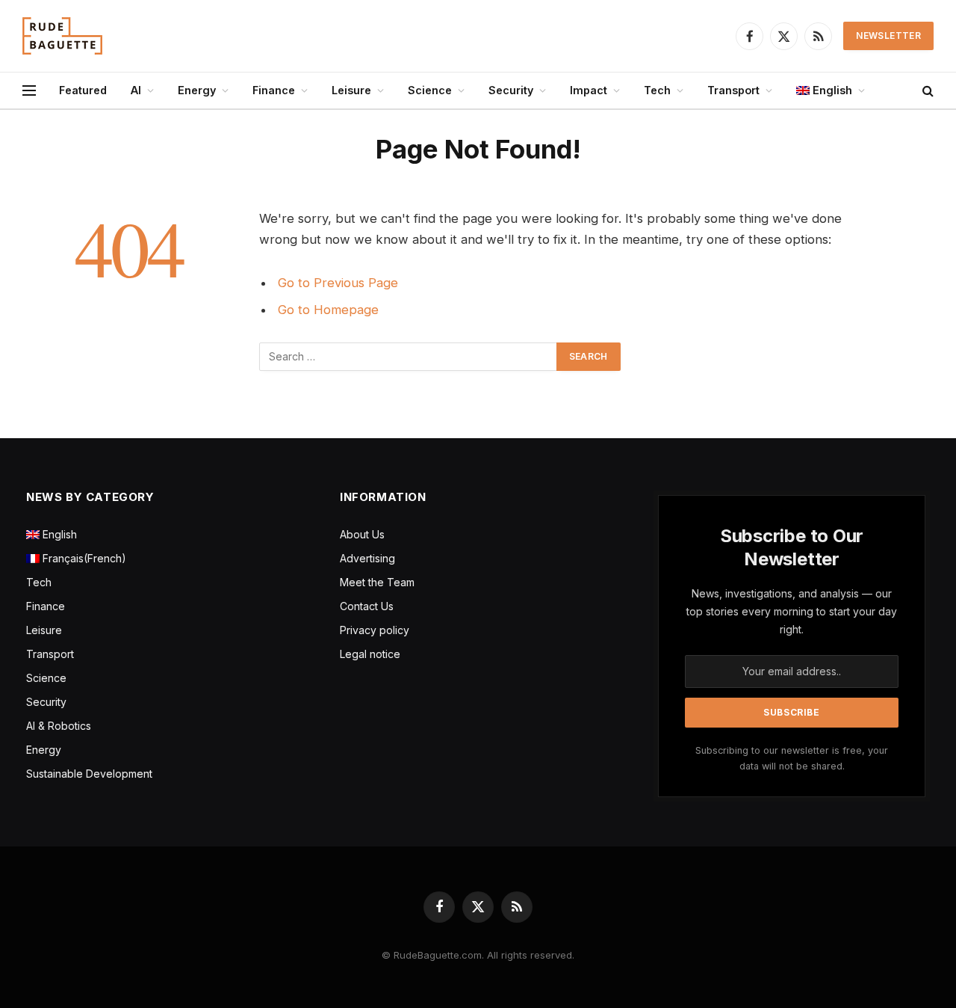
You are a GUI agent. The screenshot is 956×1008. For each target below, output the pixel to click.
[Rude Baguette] (62, 36)
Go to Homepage (328, 309)
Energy (197, 90)
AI (136, 90)
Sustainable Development (89, 773)
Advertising (367, 558)
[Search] (926, 91)
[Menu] (29, 91)
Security (510, 90)
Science (430, 90)
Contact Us (367, 606)
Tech (657, 90)
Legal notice (370, 654)
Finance (273, 90)
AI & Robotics (58, 725)
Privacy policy (374, 630)
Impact (588, 90)
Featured (83, 90)
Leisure (351, 90)
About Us (362, 534)
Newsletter (888, 35)
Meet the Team (377, 582)
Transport (733, 90)
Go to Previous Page (338, 282)
